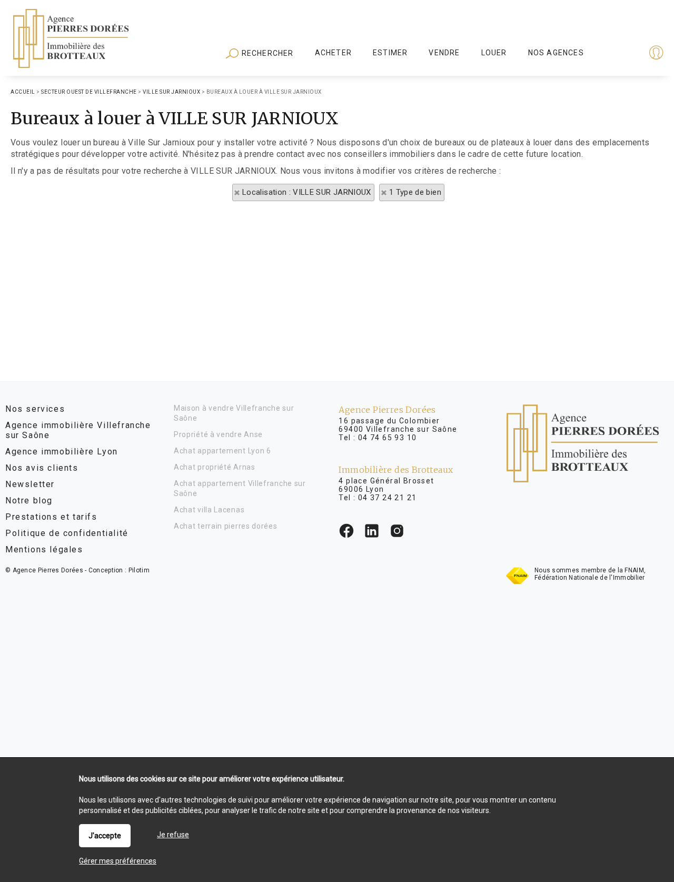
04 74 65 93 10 (387, 437)
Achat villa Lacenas (209, 510)
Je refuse (173, 834)
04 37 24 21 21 (387, 497)
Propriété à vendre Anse (218, 434)
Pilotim (139, 570)
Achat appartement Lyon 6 (222, 451)
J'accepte (104, 835)
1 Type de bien (415, 192)
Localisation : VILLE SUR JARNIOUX (306, 192)
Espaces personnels (615, 53)
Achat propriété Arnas (214, 467)
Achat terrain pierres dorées (225, 526)
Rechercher (266, 53)
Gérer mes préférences (117, 861)
